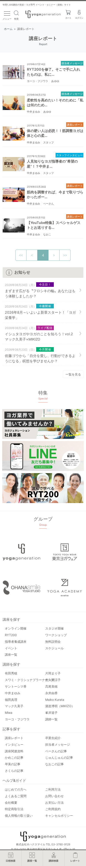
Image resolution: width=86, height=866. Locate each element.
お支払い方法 (54, 802)
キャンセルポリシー (59, 815)
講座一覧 (11, 654)
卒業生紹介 (53, 738)
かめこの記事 (14, 757)
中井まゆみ (33, 111)
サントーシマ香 (15, 686)
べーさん (48, 203)
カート (68, 17)
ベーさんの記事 (56, 751)
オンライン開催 (15, 628)
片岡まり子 (53, 673)
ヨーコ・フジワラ (37, 81)
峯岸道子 (51, 712)
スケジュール (54, 648)
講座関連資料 (14, 751)
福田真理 (11, 699)
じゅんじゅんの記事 (59, 757)
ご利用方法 (53, 789)
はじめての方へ (15, 789)
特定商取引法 (14, 809)
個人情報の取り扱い (19, 815)
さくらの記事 (14, 771)
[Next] (54, 255)
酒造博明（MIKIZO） (60, 706)
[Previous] (31, 255)
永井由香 (51, 693)
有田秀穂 (11, 673)
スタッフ (48, 142)
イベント (11, 648)
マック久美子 (14, 706)
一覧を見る (73, 374)
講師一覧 (51, 719)
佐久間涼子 (53, 680)
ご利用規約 (53, 809)
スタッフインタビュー (69, 155)
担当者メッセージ (72, 63)
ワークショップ (56, 635)
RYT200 (11, 635)
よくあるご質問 (15, 796)
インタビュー (14, 744)
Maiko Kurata (54, 699)
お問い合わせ (54, 796)
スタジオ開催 (54, 628)
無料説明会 (53, 641)
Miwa (8, 712)
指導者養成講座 (15, 641)
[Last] (65, 255)
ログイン (79, 17)
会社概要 (11, 802)
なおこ (47, 234)
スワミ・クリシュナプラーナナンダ (29, 680)
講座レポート (75, 124)
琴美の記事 (12, 764)
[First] (20, 255)
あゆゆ (55, 81)
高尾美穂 (51, 686)
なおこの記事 (54, 764)
